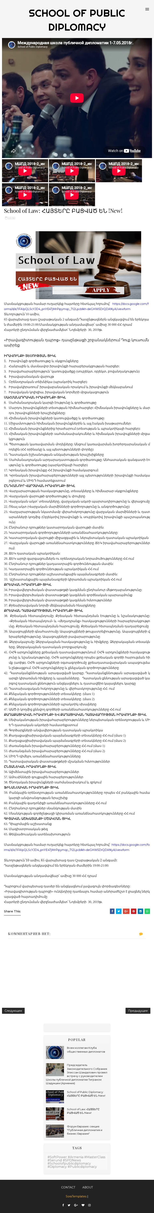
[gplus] (76, 1205)
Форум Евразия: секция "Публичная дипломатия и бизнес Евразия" (84, 1130)
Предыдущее (138, 1011)
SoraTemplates (76, 1196)
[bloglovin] (83, 1205)
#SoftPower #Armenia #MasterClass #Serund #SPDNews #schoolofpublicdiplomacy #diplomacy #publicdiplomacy (76, 1162)
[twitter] (69, 1205)
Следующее (13, 1011)
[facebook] (63, 1205)
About (87, 1187)
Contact (68, 1187)
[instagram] (89, 1205)
